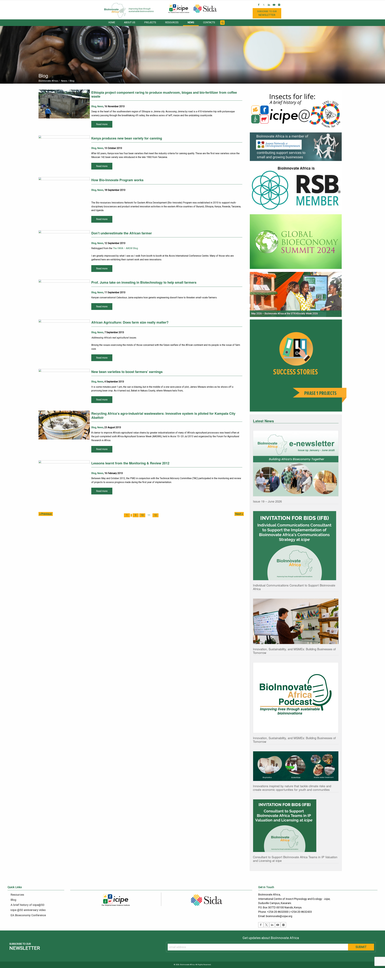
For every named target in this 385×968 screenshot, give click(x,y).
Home (111, 22)
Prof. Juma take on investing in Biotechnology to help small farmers (143, 282)
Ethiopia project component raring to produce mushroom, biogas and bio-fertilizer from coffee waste (164, 94)
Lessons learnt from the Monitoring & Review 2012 (130, 463)
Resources (172, 22)
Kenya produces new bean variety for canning (126, 138)
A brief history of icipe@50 (27, 905)
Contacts (209, 22)
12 (155, 515)
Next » (239, 513)
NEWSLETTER (267, 13)
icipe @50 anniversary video (28, 910)
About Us (129, 22)
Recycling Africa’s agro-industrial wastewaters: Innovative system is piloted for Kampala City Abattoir (163, 415)
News (191, 22)
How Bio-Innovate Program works (117, 179)
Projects (150, 22)
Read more (102, 124)
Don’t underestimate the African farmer (121, 233)
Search (223, 24)
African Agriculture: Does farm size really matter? (129, 322)
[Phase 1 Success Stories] (298, 366)
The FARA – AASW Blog (125, 248)
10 (142, 515)
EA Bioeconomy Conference (28, 915)
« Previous (45, 513)
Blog (93, 106)
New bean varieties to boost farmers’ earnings (127, 371)
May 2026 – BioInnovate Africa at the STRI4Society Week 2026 (284, 313)
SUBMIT (361, 947)
